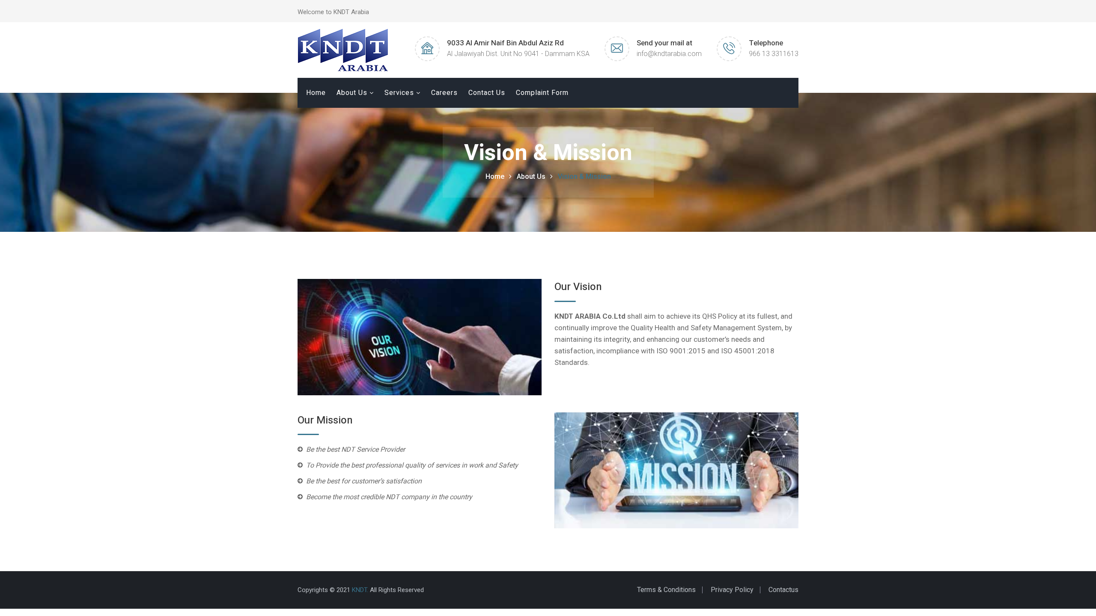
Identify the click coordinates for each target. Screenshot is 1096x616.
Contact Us (486, 93)
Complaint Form (542, 93)
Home (316, 93)
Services (399, 93)
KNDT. (360, 590)
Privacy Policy (732, 590)
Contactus (783, 590)
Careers (444, 93)
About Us (352, 93)
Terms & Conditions (666, 590)
